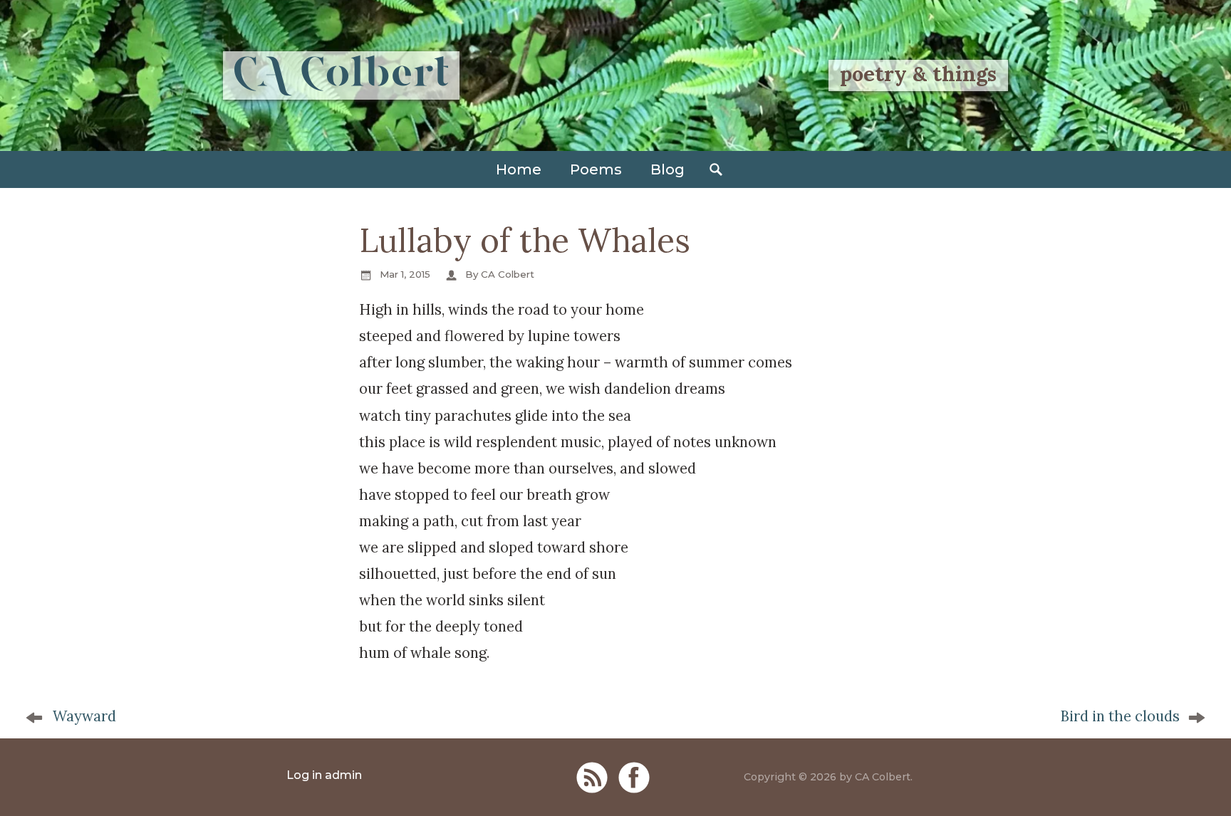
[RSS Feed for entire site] (592, 777)
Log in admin (324, 775)
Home (518, 169)
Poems (596, 169)
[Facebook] (634, 777)
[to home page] (341, 75)
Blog (667, 169)
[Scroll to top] (1192, 784)
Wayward (84, 716)
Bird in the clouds (1120, 716)
